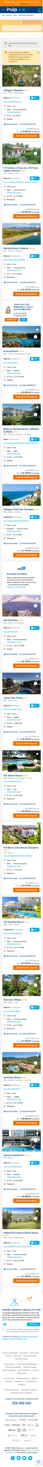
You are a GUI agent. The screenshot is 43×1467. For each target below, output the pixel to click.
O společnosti (31, 1381)
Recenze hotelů (29, 1356)
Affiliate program (23, 1378)
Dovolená (9, 15)
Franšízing (18, 1381)
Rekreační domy (21, 1359)
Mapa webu (21, 1373)
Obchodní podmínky (13, 1367)
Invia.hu (35, 1450)
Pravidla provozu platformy (21, 1393)
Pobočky (9, 1381)
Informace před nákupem (27, 1364)
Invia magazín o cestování (28, 1370)
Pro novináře (9, 1378)
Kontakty (21, 1384)
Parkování (17, 1356)
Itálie (15, 15)
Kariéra (35, 1378)
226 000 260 (21, 1403)
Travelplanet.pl (10, 1453)
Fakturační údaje (30, 1367)
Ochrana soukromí (11, 1390)
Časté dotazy (9, 1364)
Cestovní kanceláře (10, 1353)
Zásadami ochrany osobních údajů (14, 1339)
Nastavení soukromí (29, 1390)
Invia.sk (28, 1450)
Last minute (34, 1353)
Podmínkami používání (28, 1337)
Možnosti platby (9, 1370)
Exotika (8, 1356)
